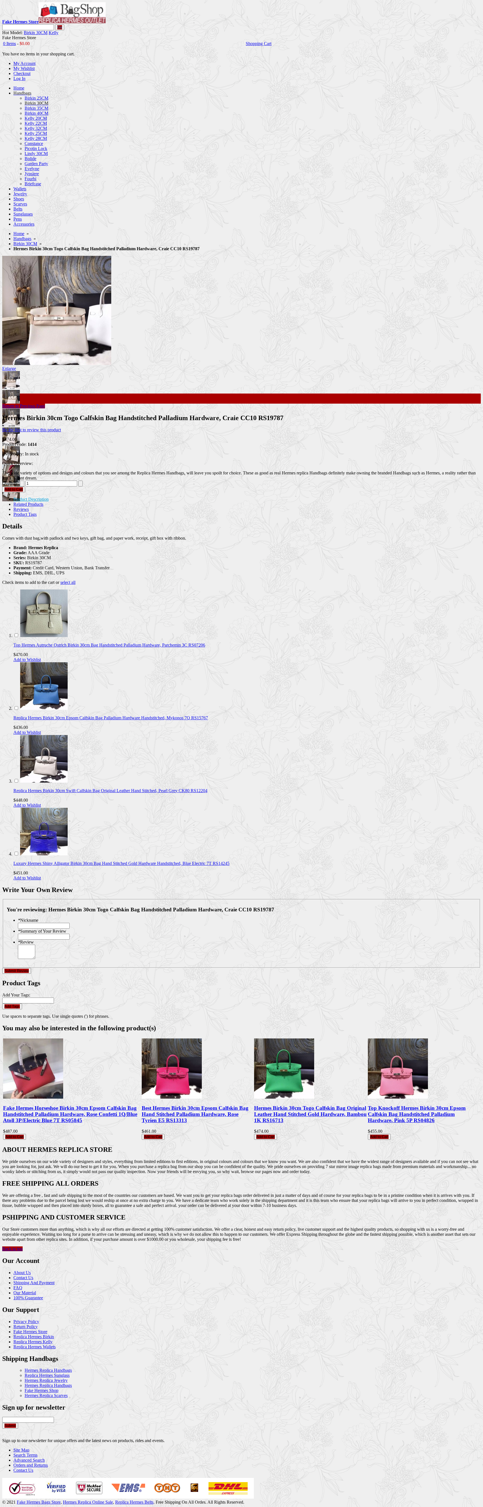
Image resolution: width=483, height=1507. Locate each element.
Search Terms (25, 1455)
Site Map (21, 1450)
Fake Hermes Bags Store (39, 1502)
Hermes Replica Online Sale (88, 1502)
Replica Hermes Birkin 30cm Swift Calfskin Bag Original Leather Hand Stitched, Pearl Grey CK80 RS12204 (110, 790)
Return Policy (25, 1326)
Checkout (21, 73)
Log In (19, 78)
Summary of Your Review (42, 931)
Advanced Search (29, 1460)
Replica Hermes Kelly (33, 1341)
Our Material (24, 1292)
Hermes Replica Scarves (46, 1395)
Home (18, 233)
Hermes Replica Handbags (48, 1370)
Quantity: (10, 483)
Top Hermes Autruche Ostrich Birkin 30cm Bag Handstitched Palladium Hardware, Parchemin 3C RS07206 (109, 645)
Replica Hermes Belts (134, 1502)
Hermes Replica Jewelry (46, 1380)
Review (26, 942)
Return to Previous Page (23, 406)
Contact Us (23, 1277)
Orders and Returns (30, 1465)
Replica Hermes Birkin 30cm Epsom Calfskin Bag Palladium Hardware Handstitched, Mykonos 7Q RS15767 (110, 717)
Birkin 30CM (36, 32)
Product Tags (25, 514)
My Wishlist (24, 68)
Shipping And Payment (34, 1282)
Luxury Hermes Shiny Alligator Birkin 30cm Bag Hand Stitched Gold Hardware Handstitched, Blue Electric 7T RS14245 (121, 863)
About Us (22, 1272)
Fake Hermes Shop (41, 1390)
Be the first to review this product (31, 429)
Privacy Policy (26, 1321)
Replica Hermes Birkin (33, 1336)
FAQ (17, 1287)
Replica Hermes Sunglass (47, 1375)
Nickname (28, 920)
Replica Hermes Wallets (34, 1346)
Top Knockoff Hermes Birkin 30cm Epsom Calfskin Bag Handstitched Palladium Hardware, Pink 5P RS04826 (417, 1114)
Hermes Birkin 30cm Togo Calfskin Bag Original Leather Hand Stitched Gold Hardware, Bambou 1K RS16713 (310, 1114)
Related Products (28, 504)
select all (67, 582)
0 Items (9, 43)
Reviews (21, 509)
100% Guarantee (28, 1297)
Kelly (53, 32)
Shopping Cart (258, 43)
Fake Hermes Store (30, 1331)
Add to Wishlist (27, 659)
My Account (24, 63)
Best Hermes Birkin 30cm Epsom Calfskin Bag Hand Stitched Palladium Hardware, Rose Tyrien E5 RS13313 (195, 1114)
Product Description (31, 499)
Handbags (22, 238)
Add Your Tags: (16, 995)
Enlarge (9, 368)
